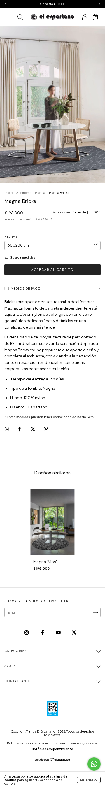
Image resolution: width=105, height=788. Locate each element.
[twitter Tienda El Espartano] (74, 632)
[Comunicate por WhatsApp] (94, 764)
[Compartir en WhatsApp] (6, 429)
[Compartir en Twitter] (33, 429)
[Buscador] (20, 17)
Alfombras (23, 192)
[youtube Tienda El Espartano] (58, 632)
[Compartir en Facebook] (20, 429)
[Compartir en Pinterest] (45, 429)
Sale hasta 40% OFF (52, 4)
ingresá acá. (89, 743)
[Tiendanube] (52, 760)
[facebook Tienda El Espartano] (42, 632)
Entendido (88, 779)
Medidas (11, 236)
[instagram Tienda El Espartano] (26, 632)
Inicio (8, 192)
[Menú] (10, 17)
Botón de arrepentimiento (52, 749)
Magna (40, 192)
